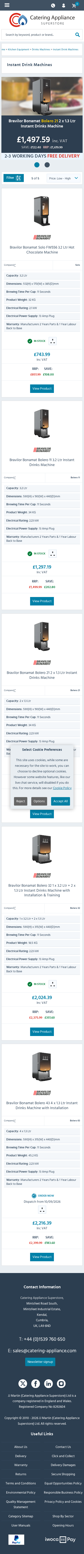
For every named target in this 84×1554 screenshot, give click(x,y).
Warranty (21, 1464)
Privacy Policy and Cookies (63, 1501)
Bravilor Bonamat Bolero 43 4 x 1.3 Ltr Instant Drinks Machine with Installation (42, 1105)
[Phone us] (53, 5)
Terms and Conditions (21, 1483)
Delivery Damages (63, 1464)
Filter (11, 177)
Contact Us (63, 1446)
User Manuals (20, 1525)
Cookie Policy (62, 787)
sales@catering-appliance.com (44, 1350)
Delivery (20, 1455)
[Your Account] (63, 5)
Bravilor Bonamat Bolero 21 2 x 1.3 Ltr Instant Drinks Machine (37, 165)
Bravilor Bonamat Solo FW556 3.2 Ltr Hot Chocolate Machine (42, 249)
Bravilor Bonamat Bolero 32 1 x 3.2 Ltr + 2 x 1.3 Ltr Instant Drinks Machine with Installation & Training (47, 165)
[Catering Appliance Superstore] (42, 20)
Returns (20, 1473)
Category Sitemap (20, 1516)
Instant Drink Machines (65, 49)
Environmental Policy (20, 1492)
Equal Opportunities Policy (63, 1483)
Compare (9, 265)
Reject (20, 801)
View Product (42, 388)
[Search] (78, 34)
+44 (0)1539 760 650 (44, 1339)
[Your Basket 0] (74, 5)
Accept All (60, 801)
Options (39, 801)
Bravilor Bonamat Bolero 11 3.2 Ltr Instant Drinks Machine (42, 462)
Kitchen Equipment (18, 49)
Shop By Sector (63, 1516)
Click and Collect (63, 1455)
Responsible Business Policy (63, 1492)
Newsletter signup (40, 1361)
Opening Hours (63, 1525)
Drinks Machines (41, 49)
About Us (20, 1446)
